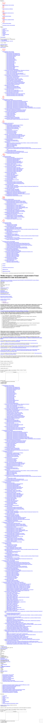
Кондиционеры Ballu (10, 61)
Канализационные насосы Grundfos (13, 237)
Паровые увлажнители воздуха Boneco (14, 126)
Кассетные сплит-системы (9, 422)
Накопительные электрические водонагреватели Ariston (17, 103)
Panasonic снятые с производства (12, 600)
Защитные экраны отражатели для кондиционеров (16, 82)
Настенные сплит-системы (9, 52)
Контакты (4, 32)
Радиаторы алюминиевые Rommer (13, 249)
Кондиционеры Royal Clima (12, 393)
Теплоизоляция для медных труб (12, 77)
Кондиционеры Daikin (11, 65)
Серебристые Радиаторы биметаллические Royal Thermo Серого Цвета (19, 245)
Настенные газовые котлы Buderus (13, 254)
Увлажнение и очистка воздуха (8, 450)
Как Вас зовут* (3, 710)
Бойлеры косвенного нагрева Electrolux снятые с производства (18, 590)
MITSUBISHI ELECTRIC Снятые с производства (15, 609)
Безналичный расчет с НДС (5, 294)
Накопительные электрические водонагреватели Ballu (16, 102)
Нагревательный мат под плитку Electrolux (14, 208)
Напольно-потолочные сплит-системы (11, 92)
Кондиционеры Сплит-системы (8, 385)
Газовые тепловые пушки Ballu (12, 185)
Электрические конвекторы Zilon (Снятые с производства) (17, 627)
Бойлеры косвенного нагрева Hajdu (13, 117)
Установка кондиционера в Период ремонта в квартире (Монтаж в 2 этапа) (16, 684)
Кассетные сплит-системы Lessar (13, 89)
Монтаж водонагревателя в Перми (9, 687)
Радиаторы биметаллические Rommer (13, 565)
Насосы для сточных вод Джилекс (13, 239)
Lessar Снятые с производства (12, 592)
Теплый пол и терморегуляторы (8, 522)
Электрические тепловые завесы (10, 172)
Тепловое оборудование (7, 481)
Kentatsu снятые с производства (12, 595)
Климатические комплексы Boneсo (13, 153)
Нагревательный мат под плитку (10, 203)
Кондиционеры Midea (11, 58)
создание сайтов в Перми (4, 705)
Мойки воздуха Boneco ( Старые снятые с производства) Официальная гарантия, (21, 634)
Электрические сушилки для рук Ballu (13, 164)
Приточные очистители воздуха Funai (13, 137)
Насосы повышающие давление (10, 226)
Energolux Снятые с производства (13, 605)
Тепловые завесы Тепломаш (12, 173)
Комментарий (2, 380)
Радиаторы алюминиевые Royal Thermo (14, 250)
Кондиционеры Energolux (11, 56)
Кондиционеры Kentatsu (11, 392)
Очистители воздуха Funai (11, 133)
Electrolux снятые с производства (13, 602)
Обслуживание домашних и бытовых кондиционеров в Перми (14, 689)
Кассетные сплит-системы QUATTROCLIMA (15, 90)
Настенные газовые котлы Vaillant (13, 256)
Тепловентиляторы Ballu (11, 176)
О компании (5, 28)
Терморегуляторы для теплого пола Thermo (14, 215)
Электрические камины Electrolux (13, 179)
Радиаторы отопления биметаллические (12, 242)
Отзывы (4, 33)
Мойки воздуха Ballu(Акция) (12, 145)
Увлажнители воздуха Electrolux (12, 127)
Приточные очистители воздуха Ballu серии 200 (15, 136)
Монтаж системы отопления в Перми (9, 686)
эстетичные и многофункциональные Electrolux (17, 347)
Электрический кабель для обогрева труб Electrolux (16, 211)
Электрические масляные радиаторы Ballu (14, 181)
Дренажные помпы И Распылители (13, 84)
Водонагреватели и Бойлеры (8, 430)
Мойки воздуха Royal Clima (12, 144)
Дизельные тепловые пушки (10, 188)
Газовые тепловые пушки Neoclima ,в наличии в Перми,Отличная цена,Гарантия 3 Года (22, 186)
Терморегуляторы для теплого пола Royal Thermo (15, 539)
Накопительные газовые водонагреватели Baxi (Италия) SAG (18, 119)
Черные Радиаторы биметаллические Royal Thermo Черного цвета (18, 244)
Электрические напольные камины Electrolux (15, 619)
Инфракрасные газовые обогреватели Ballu (14, 195)
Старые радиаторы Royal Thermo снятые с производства (17, 566)
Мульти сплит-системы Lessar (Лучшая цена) (15, 71)
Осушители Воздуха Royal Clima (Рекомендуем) (15, 151)
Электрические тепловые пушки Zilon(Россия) (15, 168)
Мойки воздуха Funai (10, 146)
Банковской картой (3, 291)
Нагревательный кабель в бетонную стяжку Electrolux (16, 524)
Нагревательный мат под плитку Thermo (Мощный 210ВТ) (17, 207)
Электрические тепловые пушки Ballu (13, 167)
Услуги (4, 29)
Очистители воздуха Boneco (12, 132)
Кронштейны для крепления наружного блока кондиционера (18, 75)
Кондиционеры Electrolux (11, 62)
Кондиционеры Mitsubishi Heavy (12, 69)
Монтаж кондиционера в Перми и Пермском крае (11, 685)
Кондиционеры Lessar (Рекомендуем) (13, 54)
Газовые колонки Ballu (11, 113)
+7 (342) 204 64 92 (3, 646)
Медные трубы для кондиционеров (13, 76)
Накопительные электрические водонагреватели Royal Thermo (18, 436)
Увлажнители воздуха (8, 451)
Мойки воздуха (7, 141)
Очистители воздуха (8, 129)
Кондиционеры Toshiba (11, 67)
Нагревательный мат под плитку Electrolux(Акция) (16, 206)
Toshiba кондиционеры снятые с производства (15, 599)
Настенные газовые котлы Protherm (13, 252)
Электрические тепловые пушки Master (14, 171)
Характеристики (5, 302)
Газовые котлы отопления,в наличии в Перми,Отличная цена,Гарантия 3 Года (19, 251)
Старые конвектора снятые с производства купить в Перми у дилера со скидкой (19, 623)
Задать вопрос (2, 37)
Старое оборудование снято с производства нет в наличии (13, 582)
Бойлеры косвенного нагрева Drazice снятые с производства (17, 588)
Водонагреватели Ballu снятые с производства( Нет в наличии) (18, 584)
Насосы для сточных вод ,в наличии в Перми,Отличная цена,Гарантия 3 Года (18, 238)
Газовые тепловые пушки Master (12, 187)
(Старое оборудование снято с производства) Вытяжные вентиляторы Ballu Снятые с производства (24, 642)
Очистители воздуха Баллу (11, 131)
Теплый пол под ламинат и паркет (11, 217)
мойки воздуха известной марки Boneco (13, 341)
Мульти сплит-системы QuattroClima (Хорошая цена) (16, 407)
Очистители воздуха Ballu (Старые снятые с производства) (17, 637)
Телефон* (15, 372)
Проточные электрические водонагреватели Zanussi (16, 110)
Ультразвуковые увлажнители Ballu (13, 125)
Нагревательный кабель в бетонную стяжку (12, 200)
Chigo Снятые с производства (12, 610)
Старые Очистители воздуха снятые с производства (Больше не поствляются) (18, 630)
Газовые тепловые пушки (9, 184)
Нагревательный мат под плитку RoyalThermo (15, 204)
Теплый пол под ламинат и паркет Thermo (14, 218)
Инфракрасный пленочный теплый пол (12, 212)
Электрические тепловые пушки (10, 166)
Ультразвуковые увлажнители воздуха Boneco (15, 452)
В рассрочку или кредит (4, 292)
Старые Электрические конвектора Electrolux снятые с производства (19, 626)
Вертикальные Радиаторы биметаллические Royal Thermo (17, 247)
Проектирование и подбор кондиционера (10, 691)
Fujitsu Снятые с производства (12, 596)
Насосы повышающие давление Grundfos (14, 227)
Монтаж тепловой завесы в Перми (9, 688)
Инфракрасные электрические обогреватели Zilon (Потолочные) (18, 193)
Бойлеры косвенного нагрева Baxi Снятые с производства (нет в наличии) (20, 589)
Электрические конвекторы (10, 157)
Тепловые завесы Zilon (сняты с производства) (15, 622)
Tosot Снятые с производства (12, 594)
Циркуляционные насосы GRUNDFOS (14, 551)
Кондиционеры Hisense (11, 60)
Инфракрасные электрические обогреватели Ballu (16, 192)
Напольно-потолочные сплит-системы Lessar (15, 94)
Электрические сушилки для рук (10, 163)
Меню (1, 47)
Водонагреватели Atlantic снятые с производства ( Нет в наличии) (18, 585)
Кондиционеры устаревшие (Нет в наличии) (13, 591)
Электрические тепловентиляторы (11, 501)
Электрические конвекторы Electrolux (13, 159)
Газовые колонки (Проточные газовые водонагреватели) (15, 111)
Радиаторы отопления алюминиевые (11, 248)
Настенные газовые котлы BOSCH (13, 255)
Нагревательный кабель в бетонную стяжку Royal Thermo (17, 202)
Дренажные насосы (8, 223)
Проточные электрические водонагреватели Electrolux (16, 109)
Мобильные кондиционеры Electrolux (13, 87)
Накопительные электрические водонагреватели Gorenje (17, 435)
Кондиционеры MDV (10, 64)
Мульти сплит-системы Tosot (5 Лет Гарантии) (15, 73)
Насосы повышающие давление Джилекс (14, 228)
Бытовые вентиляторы (9, 466)
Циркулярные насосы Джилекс (12, 552)
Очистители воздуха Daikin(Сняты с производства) (16, 635)
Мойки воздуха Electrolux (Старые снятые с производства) (17, 633)
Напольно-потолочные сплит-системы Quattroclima (16, 93)
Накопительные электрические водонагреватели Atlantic (17, 104)
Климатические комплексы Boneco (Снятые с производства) (17, 636)
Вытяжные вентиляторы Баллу (12, 467)
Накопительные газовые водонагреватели (12, 118)
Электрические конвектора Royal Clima (14, 486)
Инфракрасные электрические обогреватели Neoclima (16, 191)
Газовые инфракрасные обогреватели (11, 194)
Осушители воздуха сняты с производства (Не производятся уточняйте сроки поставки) (22, 641)
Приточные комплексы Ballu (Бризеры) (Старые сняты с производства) (19, 638)
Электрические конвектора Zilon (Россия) (14, 162)
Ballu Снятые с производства (12, 608)
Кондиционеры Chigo (10, 57)
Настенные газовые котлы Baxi (12, 253)
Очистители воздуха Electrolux (12, 130)
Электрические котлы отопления (10, 257)
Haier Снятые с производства (12, 604)
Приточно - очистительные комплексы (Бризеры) (13, 134)
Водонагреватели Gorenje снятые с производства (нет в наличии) (18, 587)
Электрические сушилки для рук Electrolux (14, 165)
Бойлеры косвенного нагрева (10, 116)
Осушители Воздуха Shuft (11, 150)
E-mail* (1, 372)
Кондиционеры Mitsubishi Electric (13, 66)
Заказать (7, 287)
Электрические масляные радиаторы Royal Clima (15, 183)
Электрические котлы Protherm (12, 258)
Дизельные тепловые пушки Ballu (13, 189)
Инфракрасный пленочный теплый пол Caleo (15, 213)
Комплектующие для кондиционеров (11, 74)
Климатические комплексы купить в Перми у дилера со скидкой (16, 152)
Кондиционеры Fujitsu (11, 68)
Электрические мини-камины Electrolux (14, 616)
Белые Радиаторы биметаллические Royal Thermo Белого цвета (18, 243)
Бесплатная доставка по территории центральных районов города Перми (14, 310)
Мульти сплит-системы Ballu (12, 72)
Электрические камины (9, 178)
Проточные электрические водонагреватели (12, 108)
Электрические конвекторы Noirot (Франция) (15, 158)
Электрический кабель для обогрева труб (12, 209)
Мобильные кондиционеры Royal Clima (14, 88)
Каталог (4, 47)
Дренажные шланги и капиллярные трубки (14, 78)
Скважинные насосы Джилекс (12, 233)
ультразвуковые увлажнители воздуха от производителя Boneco (14, 337)
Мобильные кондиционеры (9, 85)
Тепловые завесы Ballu (11, 174)
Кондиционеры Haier (10, 63)
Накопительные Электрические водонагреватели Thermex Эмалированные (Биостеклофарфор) (24, 107)
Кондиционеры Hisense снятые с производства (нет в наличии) (18, 597)
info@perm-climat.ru (3, 44)
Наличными (2, 290)
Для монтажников (6, 34)
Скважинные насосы (8, 232)
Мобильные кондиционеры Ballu (13, 86)
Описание (4, 301)
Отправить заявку (4, 382)
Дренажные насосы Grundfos (12, 224)
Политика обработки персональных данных (10, 703)
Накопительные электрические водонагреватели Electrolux (17, 101)
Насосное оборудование (7, 542)
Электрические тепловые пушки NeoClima (14, 170)
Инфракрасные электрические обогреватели (13, 516)
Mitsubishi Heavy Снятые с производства (14, 607)
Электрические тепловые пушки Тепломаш (14, 169)
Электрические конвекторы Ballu (13, 485)
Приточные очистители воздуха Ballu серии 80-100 (16, 135)
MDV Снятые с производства (12, 606)
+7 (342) (3, 40)
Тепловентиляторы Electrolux (12, 177)
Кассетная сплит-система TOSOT (13, 91)
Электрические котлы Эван (12, 259)
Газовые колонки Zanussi (11, 114)
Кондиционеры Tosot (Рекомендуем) (13, 53)
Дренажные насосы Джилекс (12, 225)
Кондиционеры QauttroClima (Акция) (13, 55)
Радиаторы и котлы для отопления (9, 560)
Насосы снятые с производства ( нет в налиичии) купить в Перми (16, 629)
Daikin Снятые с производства (12, 603)
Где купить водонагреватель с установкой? (10, 692)
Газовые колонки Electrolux (11, 112)
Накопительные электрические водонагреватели (13, 100)
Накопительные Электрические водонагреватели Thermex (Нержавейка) (20, 106)
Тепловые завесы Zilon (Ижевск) (12, 500)
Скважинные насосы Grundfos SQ (13, 234)
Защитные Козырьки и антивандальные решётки (15, 83)
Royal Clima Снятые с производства (13, 593)
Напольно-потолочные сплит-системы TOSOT (15, 95)
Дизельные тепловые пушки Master (13, 515)
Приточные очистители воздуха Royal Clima (15, 138)
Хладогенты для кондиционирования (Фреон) (15, 81)
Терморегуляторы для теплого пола (11, 214)
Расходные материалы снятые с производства (15, 79)
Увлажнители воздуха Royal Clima (13, 128)
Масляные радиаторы (8, 180)
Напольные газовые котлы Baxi (12, 580)
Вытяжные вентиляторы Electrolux (13, 140)
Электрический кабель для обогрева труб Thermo (15, 210)
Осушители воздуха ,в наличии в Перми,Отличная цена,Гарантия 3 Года (18, 147)
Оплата (4, 31)
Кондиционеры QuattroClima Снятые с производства (16, 601)
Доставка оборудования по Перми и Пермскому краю (12, 690)
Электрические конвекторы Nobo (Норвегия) (15, 161)
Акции (4, 35)
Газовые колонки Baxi (11, 115)
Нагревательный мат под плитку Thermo (14, 205)
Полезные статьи (6, 30)
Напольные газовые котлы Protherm (13, 261)
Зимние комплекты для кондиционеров (14, 80)
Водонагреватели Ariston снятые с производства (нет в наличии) (18, 586)
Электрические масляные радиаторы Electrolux (15, 182)
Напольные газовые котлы (9, 260)
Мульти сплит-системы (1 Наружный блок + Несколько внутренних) (17, 70)
